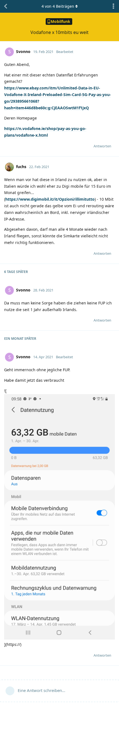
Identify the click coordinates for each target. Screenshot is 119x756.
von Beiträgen (58, 6)
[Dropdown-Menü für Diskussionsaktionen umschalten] (113, 6)
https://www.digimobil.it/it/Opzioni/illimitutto (50, 199)
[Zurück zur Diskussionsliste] (5, 6)
